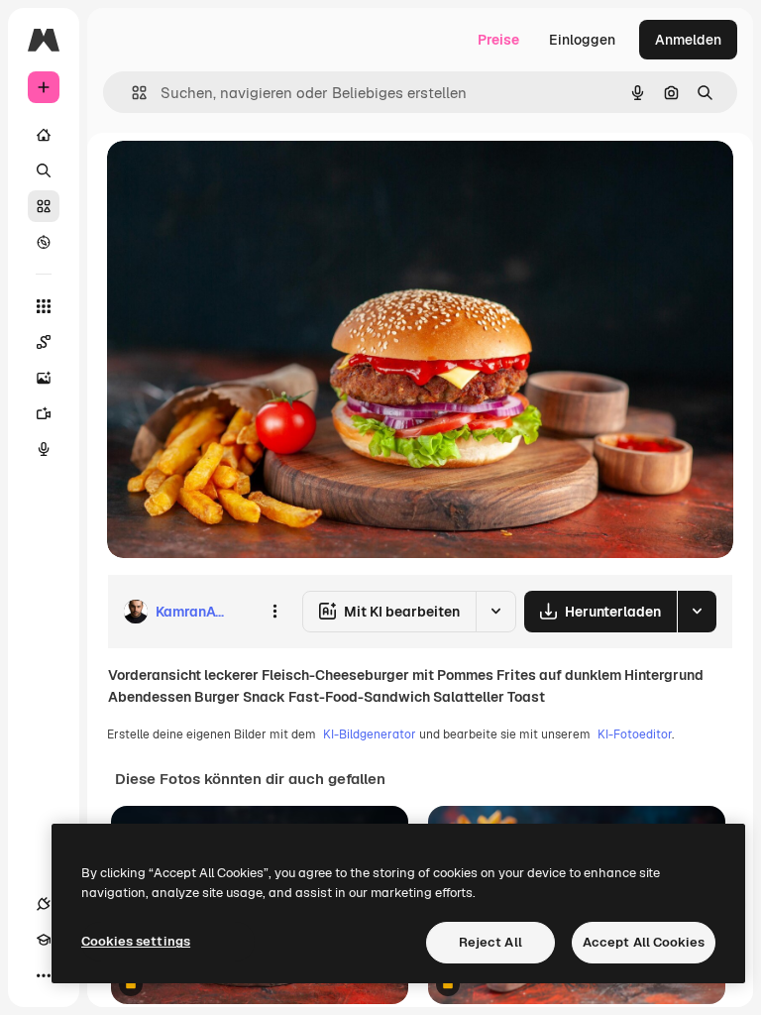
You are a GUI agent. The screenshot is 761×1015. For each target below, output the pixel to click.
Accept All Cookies (644, 942)
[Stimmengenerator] (43, 449)
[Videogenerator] (43, 413)
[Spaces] (43, 342)
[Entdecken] (43, 242)
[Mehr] (43, 975)
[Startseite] (43, 135)
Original (234, 178)
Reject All (490, 942)
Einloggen (582, 40)
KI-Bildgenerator (369, 734)
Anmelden (688, 40)
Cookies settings (135, 941)
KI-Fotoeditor (635, 734)
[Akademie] (43, 940)
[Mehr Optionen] (274, 611)
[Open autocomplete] (131, 92)
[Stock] (43, 206)
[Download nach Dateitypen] (696, 611)
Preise (498, 40)
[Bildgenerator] (43, 378)
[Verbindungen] (43, 904)
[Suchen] (43, 170)
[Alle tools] (43, 306)
